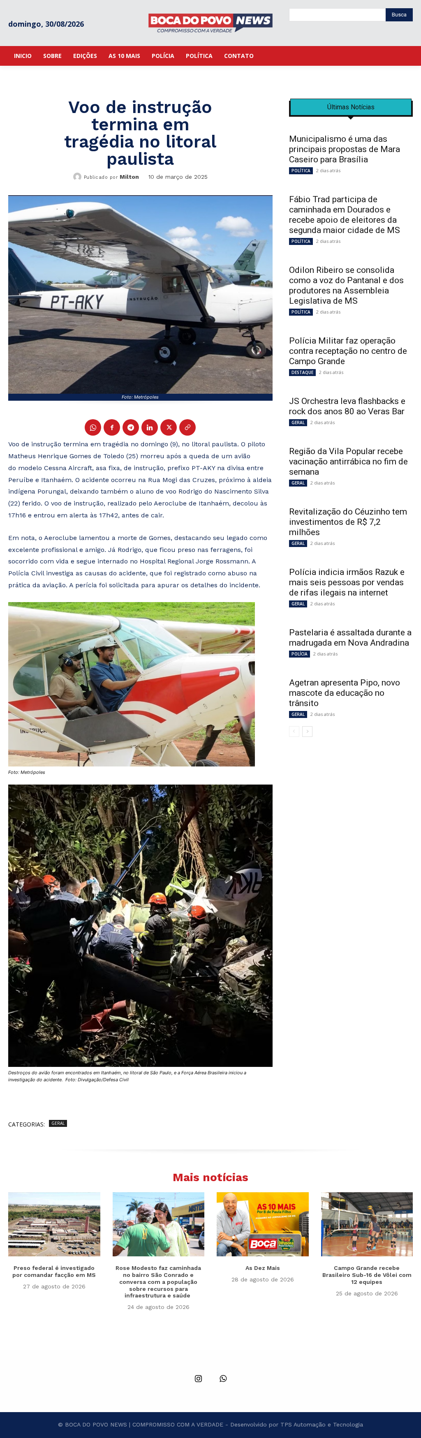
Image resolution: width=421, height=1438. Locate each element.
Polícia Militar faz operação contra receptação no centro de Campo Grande (348, 351)
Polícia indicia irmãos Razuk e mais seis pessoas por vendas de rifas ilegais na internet (347, 582)
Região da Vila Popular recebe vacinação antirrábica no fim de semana (348, 461)
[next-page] (307, 731)
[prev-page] (294, 731)
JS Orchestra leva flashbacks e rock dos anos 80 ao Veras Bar (347, 406)
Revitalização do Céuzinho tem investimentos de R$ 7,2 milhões (348, 522)
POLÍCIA (299, 654)
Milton (129, 176)
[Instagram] (198, 1379)
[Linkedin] (149, 427)
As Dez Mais (262, 1268)
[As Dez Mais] (263, 1224)
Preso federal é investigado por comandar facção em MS (54, 1271)
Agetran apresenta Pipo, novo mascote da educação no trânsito (344, 693)
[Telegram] (131, 427)
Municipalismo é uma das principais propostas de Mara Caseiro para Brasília (344, 149)
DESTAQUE (302, 372)
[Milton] (78, 177)
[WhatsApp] (93, 427)
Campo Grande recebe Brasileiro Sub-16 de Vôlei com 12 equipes (367, 1275)
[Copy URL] (187, 427)
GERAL (58, 1123)
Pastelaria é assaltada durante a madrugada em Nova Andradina (350, 638)
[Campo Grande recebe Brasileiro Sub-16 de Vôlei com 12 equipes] (367, 1224)
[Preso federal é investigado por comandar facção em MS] (54, 1224)
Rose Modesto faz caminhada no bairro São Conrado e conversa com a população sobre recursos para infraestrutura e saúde (158, 1282)
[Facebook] (112, 427)
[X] (168, 427)
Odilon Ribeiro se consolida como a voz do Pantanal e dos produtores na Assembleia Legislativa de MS (346, 285)
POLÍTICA (300, 170)
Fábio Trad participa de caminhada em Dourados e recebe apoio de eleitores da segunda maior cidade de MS (344, 214)
